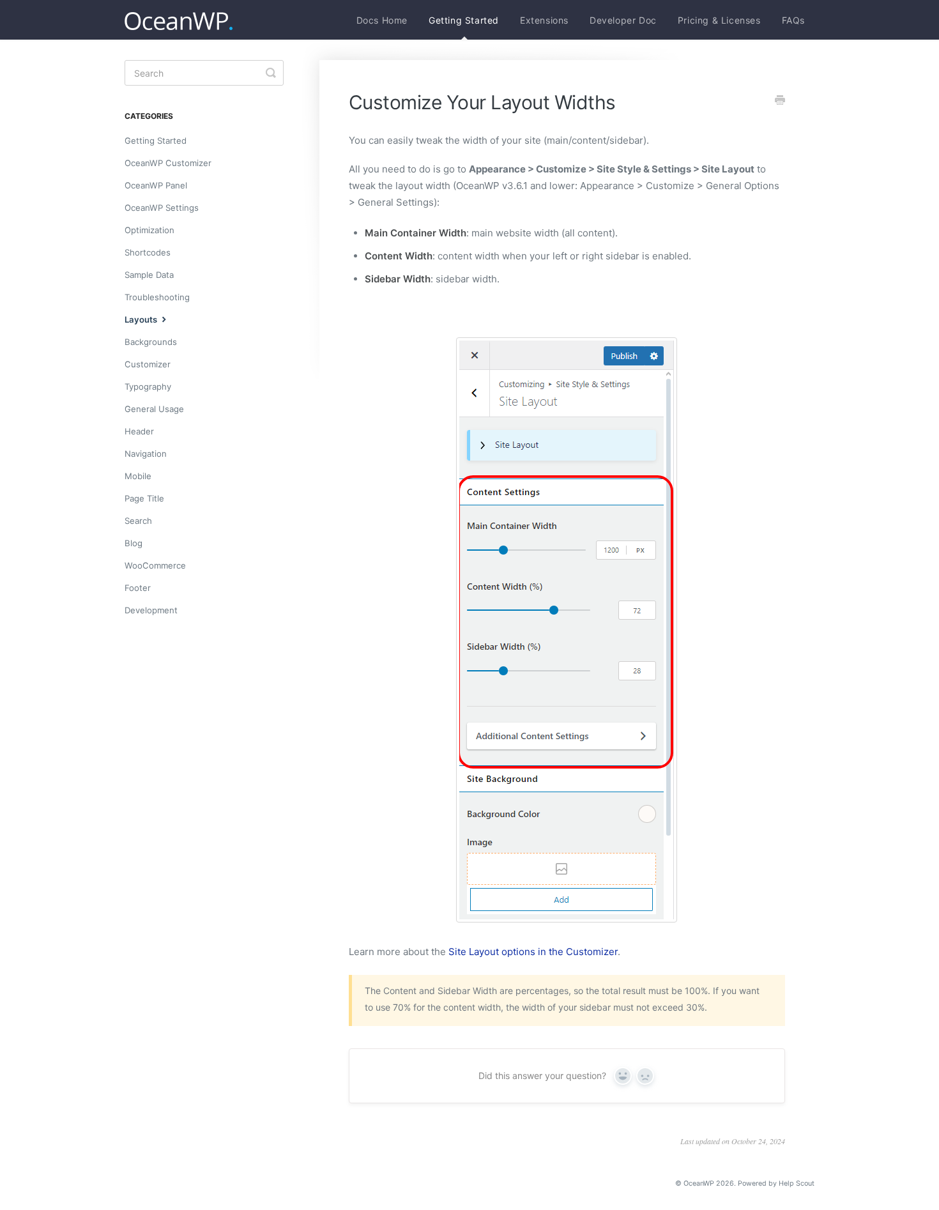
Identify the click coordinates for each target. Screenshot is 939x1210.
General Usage (154, 409)
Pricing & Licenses (719, 20)
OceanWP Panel (156, 185)
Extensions (544, 20)
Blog (133, 543)
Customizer (148, 364)
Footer (138, 588)
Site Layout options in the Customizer (533, 952)
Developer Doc (623, 20)
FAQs (793, 20)
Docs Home (382, 20)
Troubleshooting (157, 297)
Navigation (146, 453)
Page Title (144, 498)
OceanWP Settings (162, 208)
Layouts (142, 319)
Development (151, 610)
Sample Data (149, 275)
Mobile (138, 476)
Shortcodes (148, 252)
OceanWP (698, 1183)
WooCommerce (155, 565)
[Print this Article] (780, 101)
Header (139, 431)
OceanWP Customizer (168, 163)
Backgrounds (151, 342)
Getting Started (464, 20)
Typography (148, 386)
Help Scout (796, 1183)
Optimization (149, 230)
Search (138, 521)
